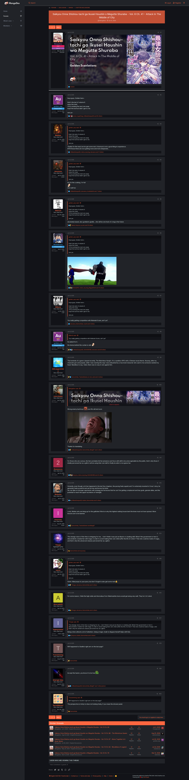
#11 (160, 457)
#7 (160, 295)
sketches (157, 754)
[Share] (158, 32)
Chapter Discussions (75, 729)
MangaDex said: (74, 388)
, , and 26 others (89, 349)
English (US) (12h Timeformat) (59, 776)
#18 (160, 643)
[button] (13, 20)
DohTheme (146, 777)
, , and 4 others (87, 377)
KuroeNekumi (58, 705)
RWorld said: (72, 335)
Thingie (58, 545)
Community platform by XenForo (148, 775)
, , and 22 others (88, 475)
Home (5, 11)
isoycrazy (58, 520)
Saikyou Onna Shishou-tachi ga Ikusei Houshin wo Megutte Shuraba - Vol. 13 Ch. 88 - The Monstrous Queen (91, 733)
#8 (160, 331)
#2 (160, 95)
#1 (160, 32)
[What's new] (184, 3)
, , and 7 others (86, 191)
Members (6, 26)
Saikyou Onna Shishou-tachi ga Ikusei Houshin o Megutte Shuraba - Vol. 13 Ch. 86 (82, 727)
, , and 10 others (82, 225)
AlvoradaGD (58, 604)
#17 (160, 618)
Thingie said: (73, 622)
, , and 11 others (87, 152)
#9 (160, 357)
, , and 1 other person (88, 686)
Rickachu (58, 494)
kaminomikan (156, 735)
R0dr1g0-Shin (58, 680)
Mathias (58, 135)
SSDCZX (58, 211)
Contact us (74, 776)
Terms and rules (85, 776)
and (77, 551)
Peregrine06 (156, 729)
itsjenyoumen (58, 629)
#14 (160, 533)
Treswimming (58, 655)
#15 (160, 558)
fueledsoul (157, 748)
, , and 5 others (82, 324)
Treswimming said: (74, 697)
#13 (160, 508)
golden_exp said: (74, 127)
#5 (160, 199)
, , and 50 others (87, 116)
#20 (160, 693)
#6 (160, 233)
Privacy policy (97, 776)
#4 (160, 159)
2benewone (58, 469)
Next (58, 27)
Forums (5, 16)
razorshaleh (58, 396)
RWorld (58, 307)
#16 (160, 592)
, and (83, 525)
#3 (160, 124)
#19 (160, 668)
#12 (160, 483)
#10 (160, 384)
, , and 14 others (88, 288)
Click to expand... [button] (114, 404)
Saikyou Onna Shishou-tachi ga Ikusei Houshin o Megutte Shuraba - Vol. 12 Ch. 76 (82, 753)
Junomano (58, 171)
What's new (7, 21)
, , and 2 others (86, 450)
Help (105, 776)
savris (58, 570)
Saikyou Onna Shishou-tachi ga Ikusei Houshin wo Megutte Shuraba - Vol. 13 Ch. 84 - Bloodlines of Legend (90, 747)
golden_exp (156, 741)
